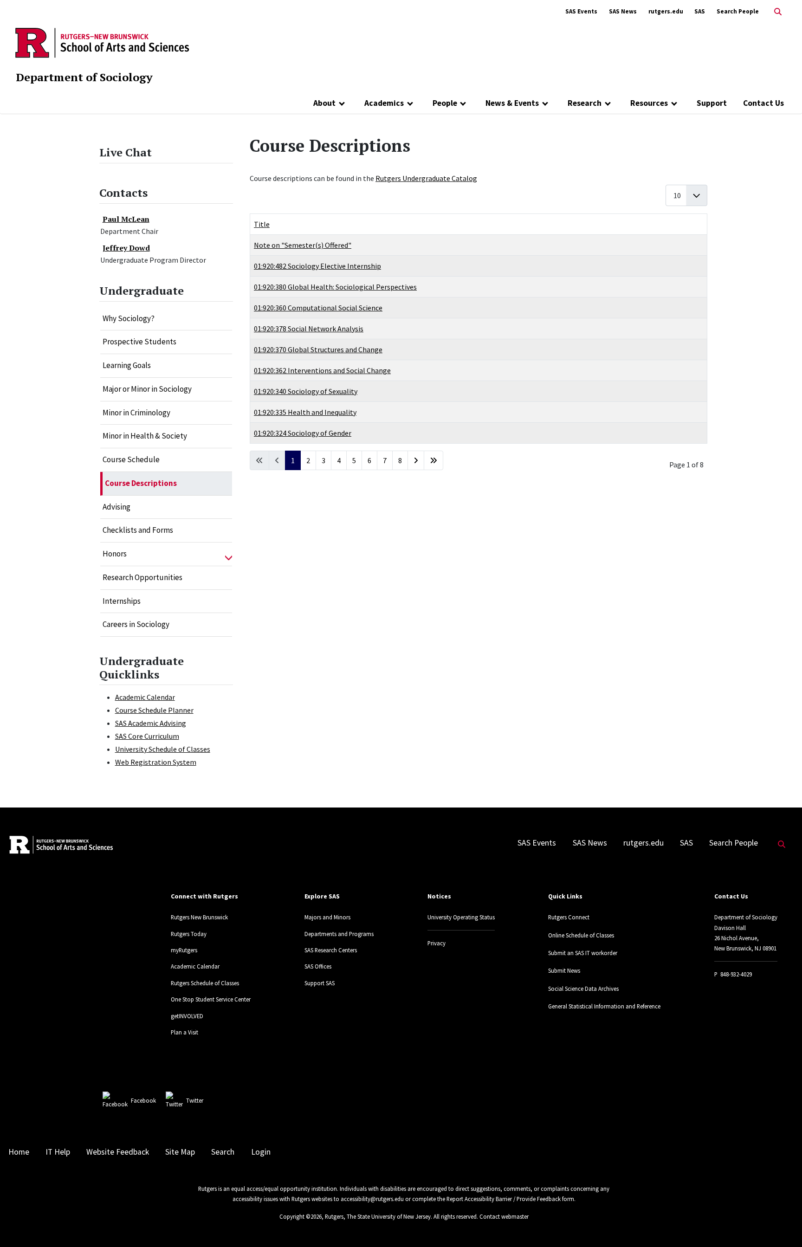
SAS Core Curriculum (147, 736)
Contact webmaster (504, 1216)
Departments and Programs (339, 933)
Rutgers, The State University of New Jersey (378, 1216)
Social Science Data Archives (583, 988)
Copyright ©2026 (300, 1216)
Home (18, 1152)
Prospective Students (139, 341)
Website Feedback (117, 1152)
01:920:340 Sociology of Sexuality (305, 391)
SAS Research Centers (330, 950)
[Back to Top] (781, 1224)
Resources (649, 103)
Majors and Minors (327, 917)
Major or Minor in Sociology (147, 389)
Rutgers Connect (568, 917)
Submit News (564, 970)
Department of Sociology (84, 77)
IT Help (57, 1152)
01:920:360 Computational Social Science (318, 307)
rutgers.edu (665, 11)
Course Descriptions (141, 483)
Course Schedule (131, 459)
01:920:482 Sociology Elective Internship (317, 266)
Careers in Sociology (136, 624)
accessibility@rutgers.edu (372, 1198)
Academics (384, 103)
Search (222, 1152)
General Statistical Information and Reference (604, 1006)
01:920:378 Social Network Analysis (308, 328)
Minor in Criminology (136, 412)
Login (261, 1152)
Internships (122, 601)
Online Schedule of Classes (581, 935)
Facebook (143, 1100)
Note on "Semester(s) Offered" (302, 245)
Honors (115, 554)
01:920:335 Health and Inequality (305, 412)
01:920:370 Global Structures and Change (318, 349)
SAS (699, 11)
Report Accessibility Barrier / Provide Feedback (503, 1198)
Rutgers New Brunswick (199, 917)
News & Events (512, 103)
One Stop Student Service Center (211, 999)
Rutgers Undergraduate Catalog (426, 178)
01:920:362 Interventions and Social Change (322, 370)
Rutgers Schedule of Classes (205, 983)
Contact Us (763, 103)
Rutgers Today (189, 933)
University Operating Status (461, 917)
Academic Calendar (145, 697)
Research (585, 103)
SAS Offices (317, 966)
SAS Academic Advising (150, 723)
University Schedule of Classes (162, 749)
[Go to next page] (415, 460)
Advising (116, 507)
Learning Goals (127, 365)
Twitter (194, 1100)
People (445, 103)
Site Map (180, 1152)
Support (712, 103)
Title (262, 224)
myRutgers (184, 950)
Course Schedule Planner (154, 710)
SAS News (623, 11)
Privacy (436, 943)
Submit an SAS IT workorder (582, 952)
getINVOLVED (187, 1016)
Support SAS (319, 983)
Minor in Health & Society (145, 436)
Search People (738, 11)
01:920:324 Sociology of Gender (302, 433)
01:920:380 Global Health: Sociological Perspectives (335, 286)
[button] (228, 554)
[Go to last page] (433, 460)
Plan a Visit (184, 1032)
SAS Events (581, 11)
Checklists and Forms (138, 530)
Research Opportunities (142, 577)
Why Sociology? (129, 318)
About (324, 103)
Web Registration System (155, 762)
